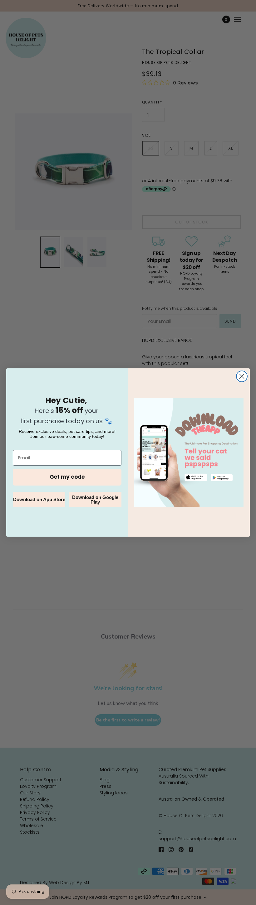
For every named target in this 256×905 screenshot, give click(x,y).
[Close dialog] (241, 376)
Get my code (67, 477)
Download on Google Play (95, 500)
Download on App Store (39, 499)
